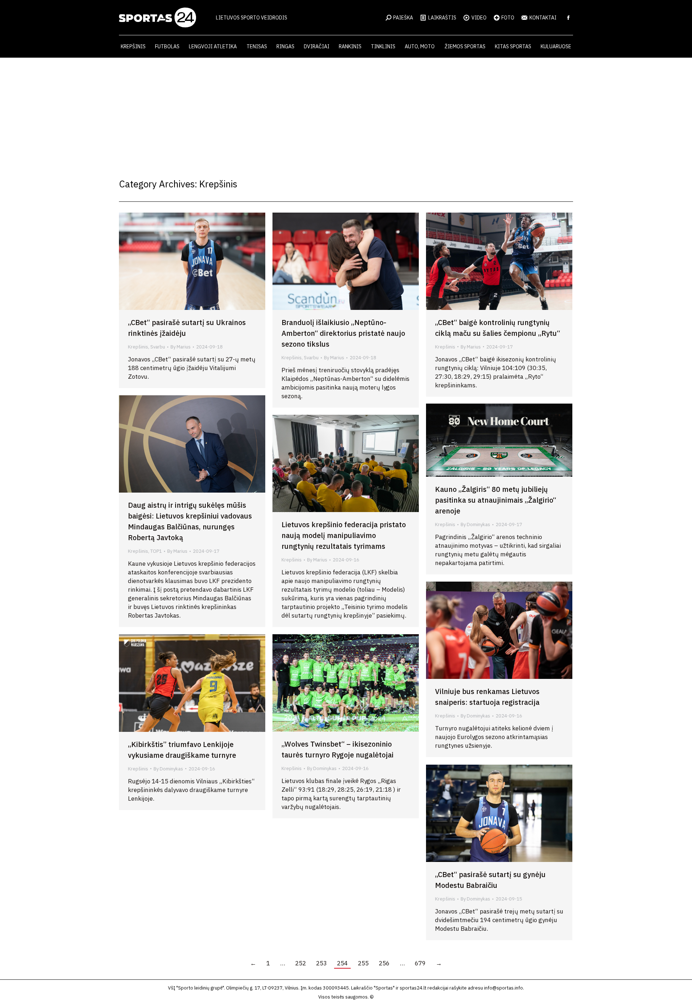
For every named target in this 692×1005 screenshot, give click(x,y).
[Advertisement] (346, 111)
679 (420, 963)
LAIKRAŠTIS (442, 17)
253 (321, 963)
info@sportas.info (503, 988)
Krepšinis (138, 347)
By (180, 347)
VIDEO (479, 17)
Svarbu (157, 347)
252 (300, 963)
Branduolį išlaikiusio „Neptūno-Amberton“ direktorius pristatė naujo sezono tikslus (343, 333)
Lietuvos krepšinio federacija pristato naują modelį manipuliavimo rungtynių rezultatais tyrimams (343, 535)
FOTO (507, 17)
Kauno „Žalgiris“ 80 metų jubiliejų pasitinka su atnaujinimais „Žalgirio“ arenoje (495, 500)
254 (342, 963)
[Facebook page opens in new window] (568, 17)
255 (363, 963)
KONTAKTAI (542, 17)
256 (384, 963)
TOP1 (156, 551)
